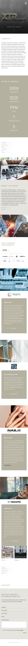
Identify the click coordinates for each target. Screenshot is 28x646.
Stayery (17, 560)
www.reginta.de (13, 328)
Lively (3, 560)
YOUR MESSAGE (5, 620)
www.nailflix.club (7, 465)
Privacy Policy (20, 630)
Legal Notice (10, 642)
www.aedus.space (13, 393)
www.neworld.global (14, 541)
